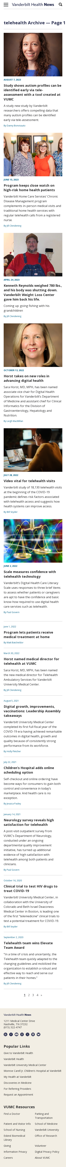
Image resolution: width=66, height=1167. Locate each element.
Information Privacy (15, 1151)
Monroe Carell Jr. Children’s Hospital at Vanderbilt (32, 1071)
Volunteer (40, 1145)
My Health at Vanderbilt (17, 1076)
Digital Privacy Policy (47, 1151)
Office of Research (46, 1135)
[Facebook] (11, 1034)
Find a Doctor (12, 1113)
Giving (7, 1145)
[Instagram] (22, 1034)
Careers (8, 1157)
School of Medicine (46, 1123)
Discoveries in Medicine (18, 1082)
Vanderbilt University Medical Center (25, 1065)
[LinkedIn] (33, 1034)
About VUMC (42, 1157)
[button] (6, 4)
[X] (27, 1034)
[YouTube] (16, 1034)
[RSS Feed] (5, 1034)
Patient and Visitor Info (17, 1123)
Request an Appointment (18, 1094)
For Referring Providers (17, 1088)
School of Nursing (14, 1129)
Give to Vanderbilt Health (18, 1053)
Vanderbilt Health (14, 1059)
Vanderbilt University (47, 1129)
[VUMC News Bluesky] (38, 1034)
